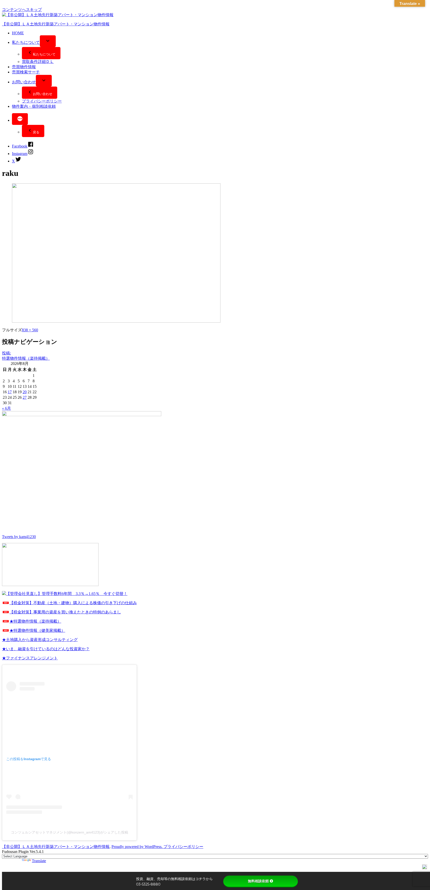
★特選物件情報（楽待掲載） (35, 621)
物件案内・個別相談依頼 (34, 106)
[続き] (20, 119)
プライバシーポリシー (42, 101)
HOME (18, 33)
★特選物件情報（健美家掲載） (37, 630)
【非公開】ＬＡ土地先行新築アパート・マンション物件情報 (55, 24)
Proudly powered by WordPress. (137, 846)
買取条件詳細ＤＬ (38, 61)
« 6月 (6, 408)
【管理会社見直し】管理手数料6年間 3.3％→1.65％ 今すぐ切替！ (66, 594)
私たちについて (26, 42)
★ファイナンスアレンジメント (30, 658)
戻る (36, 132)
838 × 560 (30, 330)
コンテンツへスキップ (22, 9)
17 (10, 392)
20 (25, 392)
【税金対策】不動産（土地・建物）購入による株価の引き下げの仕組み (73, 603)
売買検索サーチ (26, 72)
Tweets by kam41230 (19, 537)
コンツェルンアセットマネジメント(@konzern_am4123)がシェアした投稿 (69, 832)
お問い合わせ (24, 82)
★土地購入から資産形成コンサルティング (40, 640)
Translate (39, 861)
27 (25, 397)
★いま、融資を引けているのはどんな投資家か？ (46, 649)
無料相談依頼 (258, 881)
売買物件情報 (24, 67)
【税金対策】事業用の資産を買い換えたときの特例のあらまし (65, 612)
